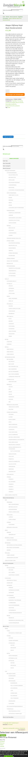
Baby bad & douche (13, 506)
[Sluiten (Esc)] (4, 748)
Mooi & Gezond (13, 16)
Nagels (8, 296)
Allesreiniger (12, 597)
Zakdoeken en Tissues (12, 580)
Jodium (10, 391)
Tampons (11, 250)
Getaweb (10, 724)
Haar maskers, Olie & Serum (15, 217)
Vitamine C (11, 486)
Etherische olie (10, 379)
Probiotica (11, 459)
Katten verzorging (13, 655)
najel (9, 107)
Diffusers (11, 570)
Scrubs (10, 205)
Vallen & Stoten (12, 464)
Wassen (8, 615)
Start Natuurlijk (6, 163)
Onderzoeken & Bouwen (12, 557)
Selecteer (3, 735)
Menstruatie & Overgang (14, 444)
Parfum (6, 347)
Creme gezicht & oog (13, 195)
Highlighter (11, 333)
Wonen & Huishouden (8, 563)
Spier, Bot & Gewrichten (14, 461)
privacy (17, 728)
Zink (10, 401)
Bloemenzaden (12, 675)
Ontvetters (11, 607)
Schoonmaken (10, 595)
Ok (5, 756)
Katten (8, 653)
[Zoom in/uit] (0, 748)
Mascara (11, 306)
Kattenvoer (11, 660)
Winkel (7, 16)
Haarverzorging (10, 210)
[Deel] (3, 748)
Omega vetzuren (12, 454)
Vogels (8, 630)
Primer (10, 336)
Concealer (11, 323)
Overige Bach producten (14, 376)
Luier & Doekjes (12, 519)
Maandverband (12, 248)
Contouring (11, 326)
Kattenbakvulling (13, 658)
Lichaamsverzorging (10, 102)
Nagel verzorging (13, 298)
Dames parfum (10, 349)
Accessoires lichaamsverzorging (16, 190)
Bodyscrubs (11, 187)
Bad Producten (12, 177)
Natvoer (12, 645)
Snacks (12, 650)
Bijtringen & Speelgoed (12, 527)
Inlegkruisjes (12, 255)
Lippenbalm (11, 288)
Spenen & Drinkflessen (14, 512)
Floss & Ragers (12, 273)
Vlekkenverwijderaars (14, 622)
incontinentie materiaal (14, 243)
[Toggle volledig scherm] (1, 748)
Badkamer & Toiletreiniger (15, 600)
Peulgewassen (14, 695)
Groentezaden (12, 680)
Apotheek (11, 638)
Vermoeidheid (12, 466)
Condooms (9, 341)
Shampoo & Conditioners (15, 212)
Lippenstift (11, 290)
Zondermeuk (14, 723)
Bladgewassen (14, 683)
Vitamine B (11, 484)
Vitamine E (11, 491)
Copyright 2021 (7, 723)
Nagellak (11, 301)
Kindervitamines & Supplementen (16, 439)
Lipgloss (11, 285)
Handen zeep (10, 582)
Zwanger (9, 532)
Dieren (6, 628)
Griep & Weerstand (13, 424)
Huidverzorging (12, 185)
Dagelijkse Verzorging (17, 101)
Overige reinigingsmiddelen (15, 612)
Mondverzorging (11, 266)
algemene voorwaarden (9, 728)
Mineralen (9, 384)
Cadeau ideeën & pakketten (11, 495)
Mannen (9, 225)
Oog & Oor (11, 456)
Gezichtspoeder (12, 331)
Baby (6, 500)
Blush (10, 318)
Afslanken (11, 414)
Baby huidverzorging (14, 504)
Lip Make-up (9, 283)
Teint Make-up (10, 316)
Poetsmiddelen (12, 610)
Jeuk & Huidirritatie (13, 434)
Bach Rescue (11, 361)
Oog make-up (10, 303)
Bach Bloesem (10, 359)
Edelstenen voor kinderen (13, 547)
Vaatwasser (11, 592)
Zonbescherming (11, 258)
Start (4, 16)
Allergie (11, 417)
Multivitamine (12, 481)
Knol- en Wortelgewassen (17, 685)
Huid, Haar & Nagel (13, 432)
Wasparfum (11, 617)
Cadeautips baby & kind (10, 560)
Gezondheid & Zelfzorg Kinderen (14, 545)
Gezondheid (7, 542)
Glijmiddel (9, 344)
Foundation (11, 328)
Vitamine (9, 477)
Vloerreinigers (12, 602)
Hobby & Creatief (10, 555)
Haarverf (11, 215)
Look (12, 690)
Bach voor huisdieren (14, 374)
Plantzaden (11, 703)
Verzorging (9, 502)
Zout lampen (12, 572)
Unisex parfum (10, 354)
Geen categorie (6, 166)
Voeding (9, 522)
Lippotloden (12, 293)
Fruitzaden (11, 678)
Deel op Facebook (9, 136)
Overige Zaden (14, 693)
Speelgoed (7, 553)
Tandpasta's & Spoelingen (14, 268)
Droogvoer (13, 647)
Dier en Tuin (6, 626)
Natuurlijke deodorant (11, 104)
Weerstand (11, 469)
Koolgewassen (14, 688)
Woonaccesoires (11, 567)
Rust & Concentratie (15, 451)
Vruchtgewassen (14, 698)
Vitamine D (11, 489)
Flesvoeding (11, 524)
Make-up (7, 279)
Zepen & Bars (11, 180)
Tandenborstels (12, 270)
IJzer (10, 389)
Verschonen (10, 514)
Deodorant (11, 230)
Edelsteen (11, 409)
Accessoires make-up (11, 281)
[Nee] (13, 756)
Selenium (11, 399)
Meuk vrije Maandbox (8, 717)
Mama (6, 530)
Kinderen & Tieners (9, 537)
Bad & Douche (12, 227)
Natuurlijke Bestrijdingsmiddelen (15, 706)
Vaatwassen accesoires (14, 590)
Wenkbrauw (11, 313)
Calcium (11, 386)
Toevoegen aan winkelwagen (15, 94)
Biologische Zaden (11, 673)
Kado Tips (5, 160)
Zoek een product (7, 10)
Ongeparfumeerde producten (13, 105)
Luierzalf (11, 517)
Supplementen (10, 474)
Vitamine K (11, 479)
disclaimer (22, 728)
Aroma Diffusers (12, 381)
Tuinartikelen (10, 709)
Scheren (11, 235)
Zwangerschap (12, 471)
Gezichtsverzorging (11, 193)
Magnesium (11, 396)
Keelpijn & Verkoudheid (14, 437)
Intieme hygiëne (10, 240)
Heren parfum (10, 351)
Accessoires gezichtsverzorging (16, 207)
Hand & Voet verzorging (12, 261)
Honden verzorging (13, 640)
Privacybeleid (9, 756)
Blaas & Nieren (12, 419)
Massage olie (10, 263)
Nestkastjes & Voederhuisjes (15, 633)
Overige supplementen (12, 412)
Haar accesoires (12, 222)
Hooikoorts (11, 429)
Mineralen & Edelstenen (12, 404)
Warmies (9, 550)
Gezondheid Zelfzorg (10, 357)
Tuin (6, 671)
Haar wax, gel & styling (14, 220)
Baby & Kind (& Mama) (8, 497)
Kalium (10, 394)
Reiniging (11, 200)
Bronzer (11, 321)
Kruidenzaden (12, 701)
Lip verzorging (12, 275)
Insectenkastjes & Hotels (14, 711)
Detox (10, 422)
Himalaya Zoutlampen (14, 406)
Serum (10, 202)
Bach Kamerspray (13, 369)
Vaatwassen (9, 585)
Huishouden (8, 578)
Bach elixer (11, 364)
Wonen (6, 565)
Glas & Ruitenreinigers (14, 605)
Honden (9, 635)
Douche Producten (13, 175)
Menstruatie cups (13, 245)
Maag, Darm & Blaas (13, 442)
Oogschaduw (12, 311)
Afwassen (11, 587)
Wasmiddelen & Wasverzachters (16, 620)
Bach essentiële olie (13, 366)
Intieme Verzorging (13, 253)
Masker (10, 197)
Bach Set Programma (13, 371)
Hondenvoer (12, 643)
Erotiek (6, 339)
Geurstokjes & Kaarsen (14, 575)
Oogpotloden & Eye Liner (14, 308)
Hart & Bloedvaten (13, 427)
